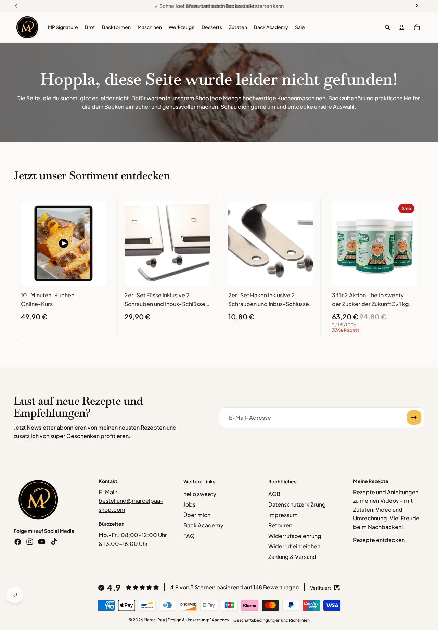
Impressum (283, 515)
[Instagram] (30, 542)
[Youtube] (42, 542)
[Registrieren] (414, 417)
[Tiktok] (54, 542)
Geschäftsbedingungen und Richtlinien (271, 620)
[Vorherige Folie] (28, 243)
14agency (219, 619)
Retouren (280, 525)
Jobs (189, 504)
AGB (274, 493)
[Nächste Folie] (98, 243)
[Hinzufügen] (95, 275)
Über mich (196, 515)
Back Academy (203, 525)
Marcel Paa (154, 619)
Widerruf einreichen (294, 546)
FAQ (189, 535)
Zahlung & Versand (292, 556)
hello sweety (199, 493)
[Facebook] (18, 542)
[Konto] (401, 27)
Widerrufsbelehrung (294, 535)
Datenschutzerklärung (297, 504)
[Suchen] (387, 27)
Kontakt (108, 481)
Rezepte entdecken (379, 539)
